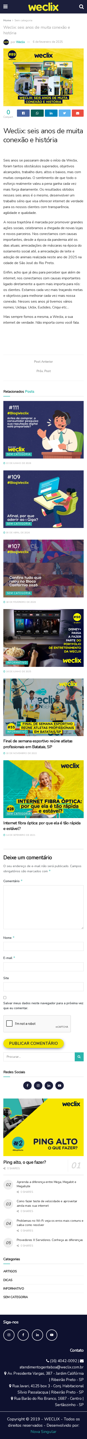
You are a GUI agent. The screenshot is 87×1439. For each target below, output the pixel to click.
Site (6, 978)
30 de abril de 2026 (17, 532)
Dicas (7, 1280)
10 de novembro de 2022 (21, 753)
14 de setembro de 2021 (20, 835)
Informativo (17, 662)
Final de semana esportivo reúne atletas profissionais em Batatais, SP (37, 743)
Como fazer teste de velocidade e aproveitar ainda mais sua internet (47, 1203)
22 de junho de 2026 (18, 463)
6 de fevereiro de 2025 (48, 42)
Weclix (20, 42)
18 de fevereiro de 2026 (20, 602)
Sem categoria (23, 20)
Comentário (13, 881)
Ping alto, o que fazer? (24, 1162)
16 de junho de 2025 (18, 671)
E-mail (9, 958)
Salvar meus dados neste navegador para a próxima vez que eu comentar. (43, 1005)
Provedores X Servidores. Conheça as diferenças (50, 1240)
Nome (9, 937)
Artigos (10, 1271)
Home (7, 20)
